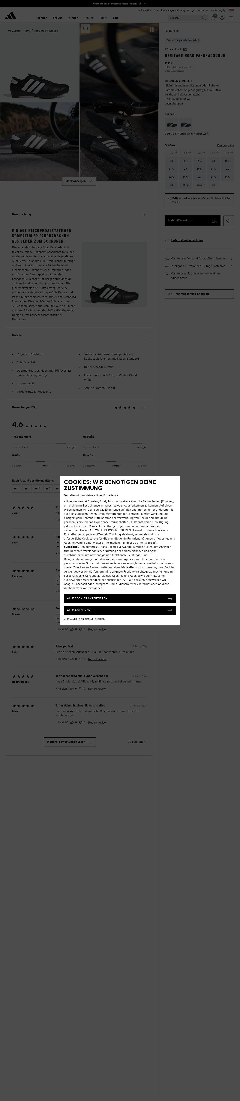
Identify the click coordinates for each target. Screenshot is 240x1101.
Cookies (150, 543)
